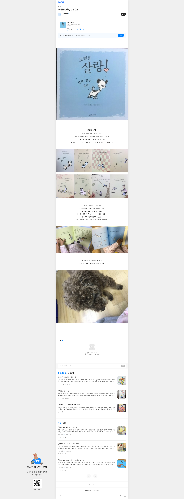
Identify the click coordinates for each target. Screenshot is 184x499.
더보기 (125, 2)
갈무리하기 (121, 496)
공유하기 (125, 496)
